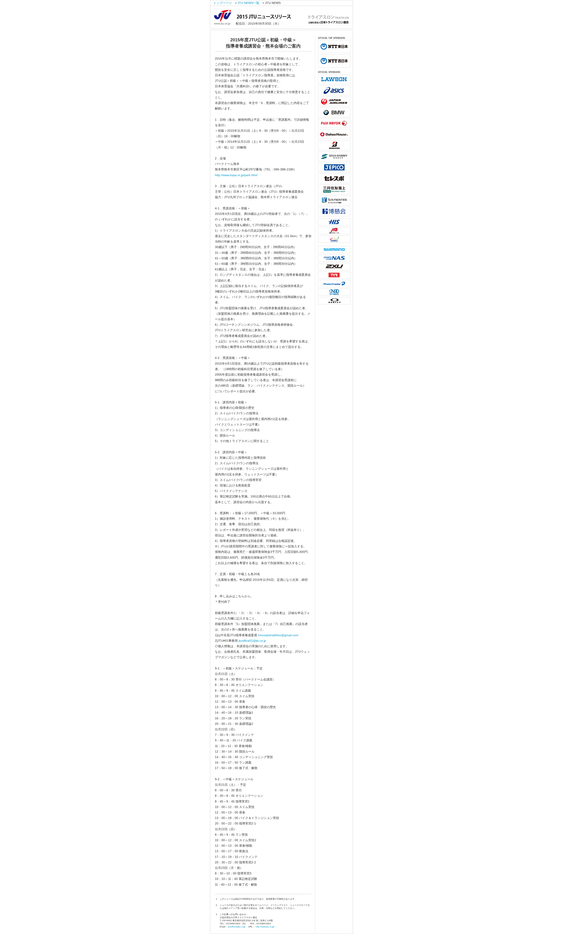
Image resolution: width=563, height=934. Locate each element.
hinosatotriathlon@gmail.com (278, 635)
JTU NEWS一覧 (248, 3)
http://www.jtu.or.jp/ (265, 926)
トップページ (222, 3)
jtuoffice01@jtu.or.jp (252, 640)
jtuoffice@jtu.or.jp (236, 926)
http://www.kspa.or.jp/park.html (236, 175)
